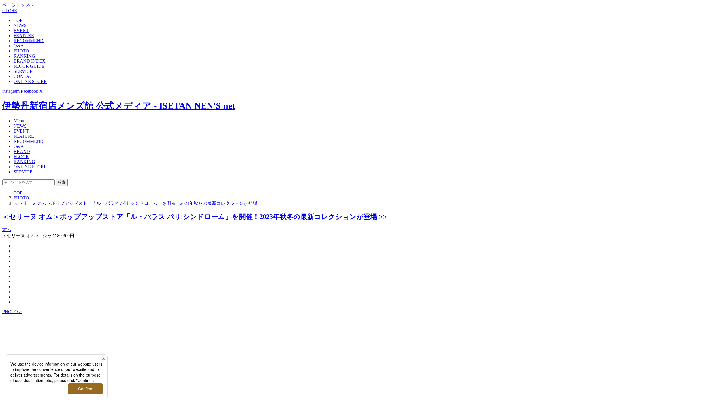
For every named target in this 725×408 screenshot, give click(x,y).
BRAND (22, 151)
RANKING (24, 56)
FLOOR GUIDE (29, 66)
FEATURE (24, 35)
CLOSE (9, 10)
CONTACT (24, 76)
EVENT (21, 30)
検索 (61, 182)
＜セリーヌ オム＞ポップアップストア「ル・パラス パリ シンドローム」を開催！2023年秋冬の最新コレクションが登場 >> (194, 216)
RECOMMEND (29, 40)
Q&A (19, 45)
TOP (18, 20)
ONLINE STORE (30, 81)
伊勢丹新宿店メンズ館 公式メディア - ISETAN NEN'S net (118, 106)
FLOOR (21, 156)
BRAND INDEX (30, 61)
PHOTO (21, 50)
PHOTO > (12, 311)
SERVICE (23, 71)
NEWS (20, 25)
